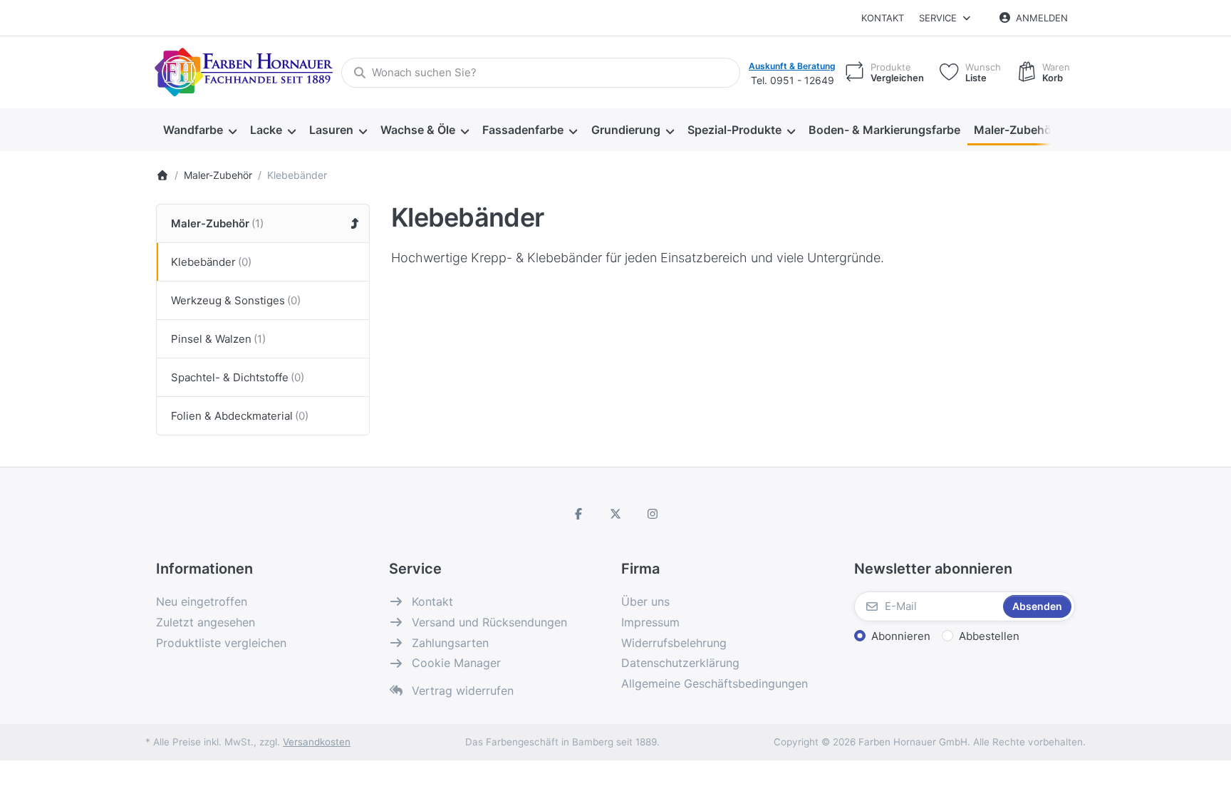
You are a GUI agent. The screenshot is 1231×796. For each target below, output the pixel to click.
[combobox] (540, 73)
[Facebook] (579, 513)
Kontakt (882, 18)
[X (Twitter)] (615, 513)
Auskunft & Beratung (792, 66)
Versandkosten (316, 742)
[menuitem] (199, 130)
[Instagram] (652, 513)
